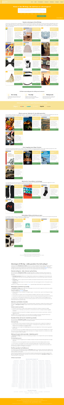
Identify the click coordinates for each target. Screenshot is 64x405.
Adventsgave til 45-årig (15, 372)
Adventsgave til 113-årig (28, 386)
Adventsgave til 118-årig (28, 387)
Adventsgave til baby (16, 360)
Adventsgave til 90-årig (35, 381)
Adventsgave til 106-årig (21, 385)
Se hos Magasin (17, 69)
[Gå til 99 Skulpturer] (49, 106)
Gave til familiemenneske (47, 391)
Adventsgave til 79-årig (41, 378)
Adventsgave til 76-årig (22, 378)
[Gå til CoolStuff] (29, 106)
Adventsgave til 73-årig (41, 377)
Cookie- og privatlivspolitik (33, 401)
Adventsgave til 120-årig (42, 387)
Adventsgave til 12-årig (35, 364)
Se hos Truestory (53, 129)
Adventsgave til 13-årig (41, 364)
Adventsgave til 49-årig (41, 372)
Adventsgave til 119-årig (35, 387)
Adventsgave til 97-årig (41, 382)
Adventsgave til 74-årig (48, 377)
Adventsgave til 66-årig (35, 376)
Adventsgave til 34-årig (22, 369)
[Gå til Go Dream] (35, 106)
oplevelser (29, 284)
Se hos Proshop (35, 69)
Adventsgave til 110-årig (49, 385)
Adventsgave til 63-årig (15, 376)
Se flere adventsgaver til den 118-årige (32, 251)
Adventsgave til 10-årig (21, 364)
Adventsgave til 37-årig (41, 369)
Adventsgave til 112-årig (21, 386)
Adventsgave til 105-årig (14, 385)
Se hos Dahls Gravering (54, 231)
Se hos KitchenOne (17, 40)
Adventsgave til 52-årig (22, 373)
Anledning (51, 1)
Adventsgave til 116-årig (49, 386)
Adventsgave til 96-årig (35, 382)
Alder (35, 1)
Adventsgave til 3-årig (16, 363)
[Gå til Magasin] (15, 106)
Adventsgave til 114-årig (35, 386)
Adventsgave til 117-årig (21, 387)
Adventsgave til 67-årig (41, 376)
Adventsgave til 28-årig (22, 368)
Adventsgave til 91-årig (41, 381)
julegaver (46, 267)
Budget (61, 1)
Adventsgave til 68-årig (48, 376)
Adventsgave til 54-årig (35, 373)
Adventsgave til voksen (16, 361)
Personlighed (40, 1)
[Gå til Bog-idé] (42, 106)
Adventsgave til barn (28, 360)
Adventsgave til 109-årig (42, 385)
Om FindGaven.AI (25, 401)
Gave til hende (21, 391)
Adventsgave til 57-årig (15, 374)
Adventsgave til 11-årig (28, 364)
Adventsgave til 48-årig (35, 372)
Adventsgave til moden (22, 361)
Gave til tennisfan (16, 391)
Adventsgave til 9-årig (15, 364)
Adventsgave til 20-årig (48, 365)
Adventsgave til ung (47, 360)
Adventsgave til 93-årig (15, 382)
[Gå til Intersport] (22, 106)
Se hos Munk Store (53, 197)
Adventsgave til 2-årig (47, 361)
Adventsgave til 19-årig (41, 365)
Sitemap (40, 401)
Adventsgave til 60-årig (35, 374)
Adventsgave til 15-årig (15, 365)
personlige (21, 290)
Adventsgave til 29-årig (28, 368)
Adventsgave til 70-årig (22, 377)
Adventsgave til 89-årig (28, 381)
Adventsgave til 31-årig (41, 368)
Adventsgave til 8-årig (47, 363)
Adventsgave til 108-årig (35, 385)
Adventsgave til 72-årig (35, 377)
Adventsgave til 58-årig (22, 374)
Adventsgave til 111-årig (14, 386)
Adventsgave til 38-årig (48, 369)
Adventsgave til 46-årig (22, 372)
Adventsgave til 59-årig (28, 374)
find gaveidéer (41, 16)
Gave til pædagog (40, 391)
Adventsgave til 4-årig (22, 363)
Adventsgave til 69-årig (15, 377)
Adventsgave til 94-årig (22, 382)
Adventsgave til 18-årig (35, 365)
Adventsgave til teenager (41, 360)
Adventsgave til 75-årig (15, 378)
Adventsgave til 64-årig (22, 376)
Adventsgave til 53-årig (28, 373)
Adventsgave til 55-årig (41, 373)
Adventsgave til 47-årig (28, 372)
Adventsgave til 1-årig (41, 361)
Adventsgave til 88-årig (22, 381)
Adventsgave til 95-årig (28, 382)
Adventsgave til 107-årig (28, 385)
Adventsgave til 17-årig (28, 365)
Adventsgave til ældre (28, 361)
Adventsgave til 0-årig (35, 361)
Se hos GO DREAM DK (17, 129)
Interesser (46, 1)
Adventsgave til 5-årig (28, 363)
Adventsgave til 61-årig (41, 374)
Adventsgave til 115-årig (42, 386)
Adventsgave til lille (22, 360)
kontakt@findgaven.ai (48, 403)
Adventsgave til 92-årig (48, 381)
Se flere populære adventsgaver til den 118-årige (32, 86)
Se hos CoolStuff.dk (36, 40)
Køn (32, 1)
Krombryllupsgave (30, 391)
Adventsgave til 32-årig (48, 368)
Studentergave (35, 391)
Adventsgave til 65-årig (28, 376)
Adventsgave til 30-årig (35, 368)
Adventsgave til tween (34, 360)
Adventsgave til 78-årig (35, 378)
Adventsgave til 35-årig (28, 369)
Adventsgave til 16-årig (22, 365)
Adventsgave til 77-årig (28, 378)
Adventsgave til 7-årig (41, 363)
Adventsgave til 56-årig (48, 373)
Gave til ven (25, 391)
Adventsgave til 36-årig (35, 369)
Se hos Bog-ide (17, 163)
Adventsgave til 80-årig (48, 378)
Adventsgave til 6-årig (34, 363)
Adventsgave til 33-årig (15, 369)
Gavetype (56, 1)
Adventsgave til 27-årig (15, 368)
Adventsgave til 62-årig (48, 374)
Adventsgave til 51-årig (15, 373)
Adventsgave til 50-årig (48, 372)
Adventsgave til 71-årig (28, 377)
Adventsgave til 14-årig (48, 364)
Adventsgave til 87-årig (15, 381)
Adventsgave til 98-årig (48, 382)
